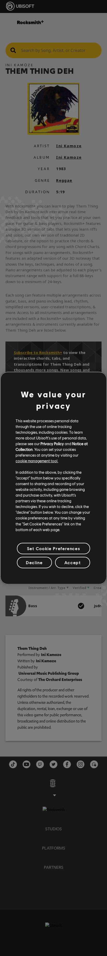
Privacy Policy (52, 443)
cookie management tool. (37, 460)
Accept (72, 562)
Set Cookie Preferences (53, 548)
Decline (34, 562)
